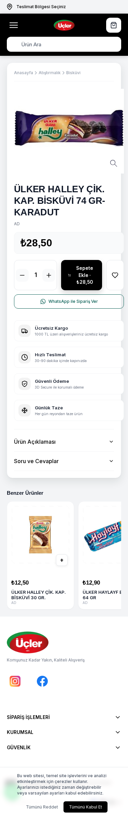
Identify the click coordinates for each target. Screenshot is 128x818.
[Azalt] (22, 275)
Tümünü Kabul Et (85, 806)
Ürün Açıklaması (35, 441)
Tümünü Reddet (42, 806)
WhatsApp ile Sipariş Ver (73, 301)
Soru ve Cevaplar (36, 461)
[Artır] (48, 275)
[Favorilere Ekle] (115, 275)
